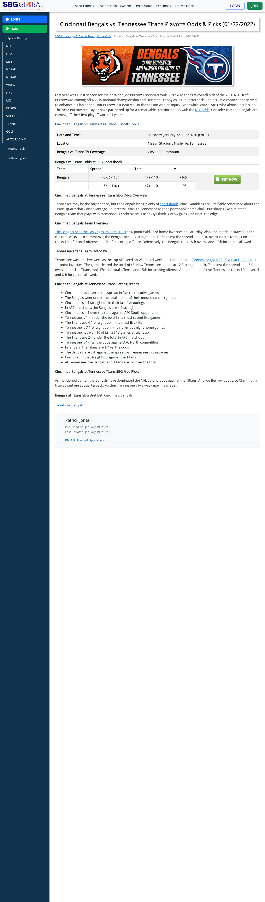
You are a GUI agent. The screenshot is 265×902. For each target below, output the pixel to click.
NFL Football (79, 440)
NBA (9, 54)
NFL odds (202, 110)
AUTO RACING (16, 139)
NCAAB (11, 77)
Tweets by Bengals (69, 405)
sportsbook (169, 204)
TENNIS (11, 124)
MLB (9, 61)
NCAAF (11, 69)
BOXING (11, 108)
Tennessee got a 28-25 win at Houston (222, 260)
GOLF (9, 132)
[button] (235, 6)
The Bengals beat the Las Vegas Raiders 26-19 (90, 232)
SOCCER (11, 116)
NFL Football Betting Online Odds (92, 36)
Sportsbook (97, 440)
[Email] (67, 440)
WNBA (10, 85)
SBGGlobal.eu (63, 36)
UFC (9, 100)
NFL (8, 46)
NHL (9, 93)
